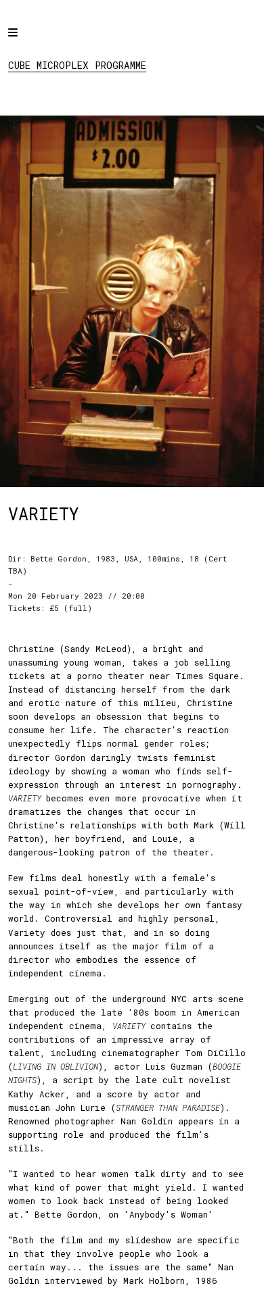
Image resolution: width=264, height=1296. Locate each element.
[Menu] (25, 42)
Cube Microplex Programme (77, 65)
